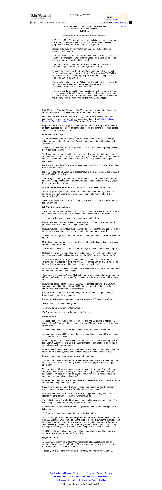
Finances (90, 473)
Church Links (54, 473)
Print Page (123, 26)
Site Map (108, 19)
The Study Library (60, 476)
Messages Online (89, 476)
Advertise (115, 19)
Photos (99, 473)
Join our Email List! (120, 22)
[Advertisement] (81, 6)
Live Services (103, 476)
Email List (83, 480)
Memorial (109, 473)
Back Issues (61, 480)
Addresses (67, 473)
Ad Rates (92, 480)
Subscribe (72, 480)
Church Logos (78, 473)
